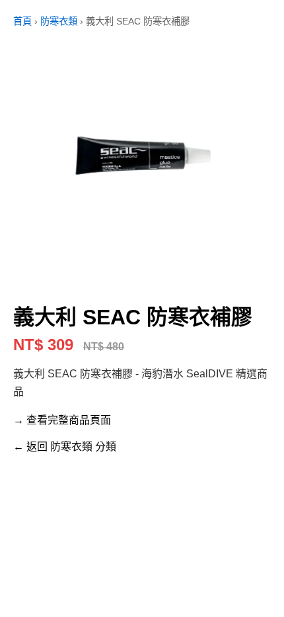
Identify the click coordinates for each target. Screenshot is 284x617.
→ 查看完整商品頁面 (62, 420)
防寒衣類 (58, 21)
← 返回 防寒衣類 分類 (64, 446)
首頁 (22, 21)
